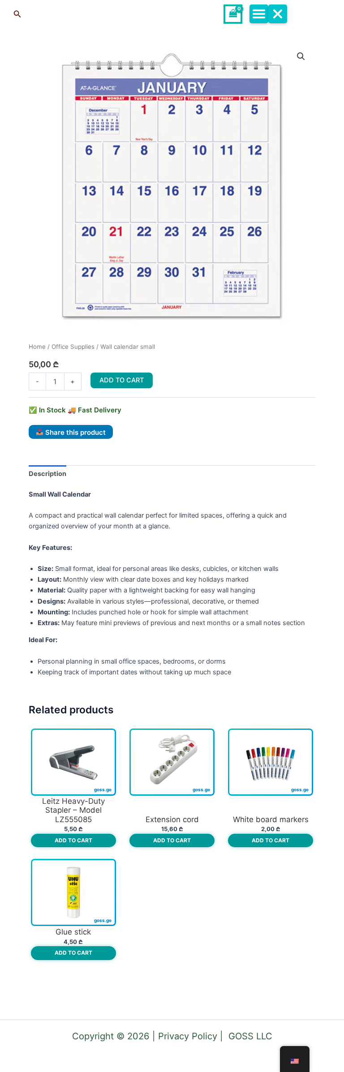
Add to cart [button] (73, 840)
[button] (75, 14)
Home (37, 346)
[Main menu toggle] (268, 14)
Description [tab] (47, 474)
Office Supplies (73, 346)
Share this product (74, 432)
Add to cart (121, 380)
